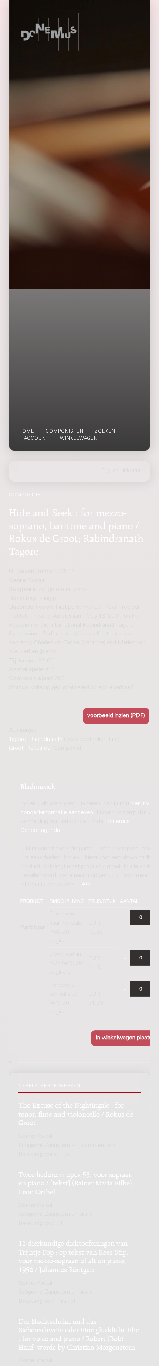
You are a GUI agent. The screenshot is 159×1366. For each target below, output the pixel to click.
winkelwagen (79, 438)
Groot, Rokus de (30, 748)
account (36, 438)
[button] (116, 716)
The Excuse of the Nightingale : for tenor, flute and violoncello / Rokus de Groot (75, 1113)
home (26, 431)
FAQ (84, 884)
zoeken (105, 431)
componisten (64, 431)
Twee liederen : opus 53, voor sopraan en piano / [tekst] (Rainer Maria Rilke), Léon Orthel (76, 1182)
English (110, 470)
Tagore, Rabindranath (35, 739)
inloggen (133, 470)
